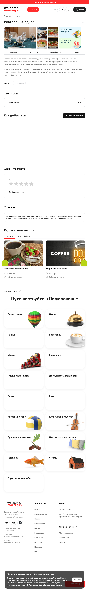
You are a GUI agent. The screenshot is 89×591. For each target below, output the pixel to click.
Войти (62, 542)
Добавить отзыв (16, 192)
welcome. (14, 504)
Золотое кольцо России (44, 2)
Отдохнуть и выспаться (62, 437)
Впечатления (15, 314)
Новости (38, 547)
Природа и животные (19, 437)
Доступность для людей (63, 375)
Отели (52, 314)
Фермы (53, 457)
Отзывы (76, 52)
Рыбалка (13, 457)
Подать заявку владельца (61, 218)
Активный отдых (17, 416)
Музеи (11, 355)
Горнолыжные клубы (19, 478)
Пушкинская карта (18, 375)
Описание (13, 52)
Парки (11, 396)
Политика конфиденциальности (13, 535)
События (38, 538)
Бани (51, 396)
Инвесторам (65, 509)
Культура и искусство (61, 416)
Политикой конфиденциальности (45, 585)
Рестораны (55, 334)
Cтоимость (34, 52)
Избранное (64, 537)
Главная (7, 16)
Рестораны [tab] (9, 236)
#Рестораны (19, 83)
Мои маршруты (66, 533)
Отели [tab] (18, 236)
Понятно (77, 580)
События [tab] (27, 236)
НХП (36, 552)
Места (17, 16)
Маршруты (39, 533)
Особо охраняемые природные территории (70, 515)
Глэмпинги (55, 355)
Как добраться (55, 52)
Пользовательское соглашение (12, 529)
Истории (38, 542)
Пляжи (11, 334)
